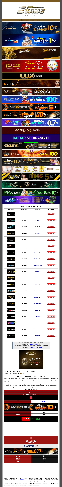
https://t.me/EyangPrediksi (36, 347)
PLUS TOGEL (38, 329)
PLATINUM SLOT (38, 290)
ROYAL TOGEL (37, 258)
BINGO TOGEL (37, 323)
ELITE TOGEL (37, 252)
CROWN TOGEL (37, 297)
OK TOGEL (37, 233)
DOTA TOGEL (38, 214)
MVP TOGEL (38, 246)
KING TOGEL (38, 335)
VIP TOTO (37, 271)
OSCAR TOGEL (37, 303)
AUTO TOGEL (37, 239)
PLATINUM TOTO (38, 265)
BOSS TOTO (38, 278)
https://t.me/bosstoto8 (33, 344)
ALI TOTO (37, 310)
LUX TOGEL (37, 316)
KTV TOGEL (37, 226)
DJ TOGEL (37, 220)
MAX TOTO (37, 284)
